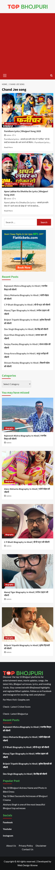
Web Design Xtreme (27, 865)
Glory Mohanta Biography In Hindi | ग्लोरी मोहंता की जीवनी (26, 297)
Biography (9, 428)
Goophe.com (24, 699)
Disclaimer (41, 845)
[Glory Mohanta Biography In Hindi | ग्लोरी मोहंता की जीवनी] (27, 468)
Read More (8, 147)
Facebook (8, 822)
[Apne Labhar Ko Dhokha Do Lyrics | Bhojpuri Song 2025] (27, 170)
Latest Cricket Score (21, 706)
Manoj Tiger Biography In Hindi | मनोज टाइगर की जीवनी (26, 312)
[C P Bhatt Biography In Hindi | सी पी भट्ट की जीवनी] (27, 521)
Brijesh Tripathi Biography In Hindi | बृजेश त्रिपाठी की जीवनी (27, 321)
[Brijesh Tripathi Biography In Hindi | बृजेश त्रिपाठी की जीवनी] (27, 624)
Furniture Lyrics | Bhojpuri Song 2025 (22, 131)
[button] (5, 75)
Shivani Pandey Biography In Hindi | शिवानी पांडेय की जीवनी (27, 364)
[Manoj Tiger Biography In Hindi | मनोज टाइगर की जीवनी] (27, 571)
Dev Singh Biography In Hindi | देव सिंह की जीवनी (26, 329)
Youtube (7, 829)
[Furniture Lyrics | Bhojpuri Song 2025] (27, 110)
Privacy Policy (26, 845)
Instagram (8, 835)
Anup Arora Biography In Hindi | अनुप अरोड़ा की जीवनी (26, 355)
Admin (8, 135)
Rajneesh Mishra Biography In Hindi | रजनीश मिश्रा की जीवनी (25, 288)
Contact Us (27, 849)
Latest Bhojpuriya (19, 713)
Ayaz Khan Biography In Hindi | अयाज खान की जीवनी (25, 337)
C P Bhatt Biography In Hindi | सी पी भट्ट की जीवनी (27, 304)
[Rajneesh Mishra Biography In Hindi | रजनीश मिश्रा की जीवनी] (27, 415)
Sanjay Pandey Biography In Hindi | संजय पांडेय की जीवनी (27, 346)
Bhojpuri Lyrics (11, 123)
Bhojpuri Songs (26, 123)
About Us (11, 845)
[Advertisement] (27, 42)
